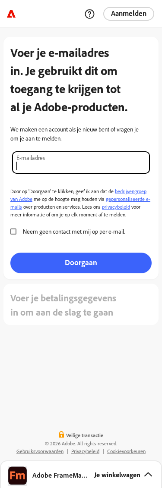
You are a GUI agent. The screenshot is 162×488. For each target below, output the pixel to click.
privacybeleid (116, 206)
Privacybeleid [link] (85, 451)
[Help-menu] (89, 14)
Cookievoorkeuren (126, 451)
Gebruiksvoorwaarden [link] (40, 451)
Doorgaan (81, 262)
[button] (81, 474)
